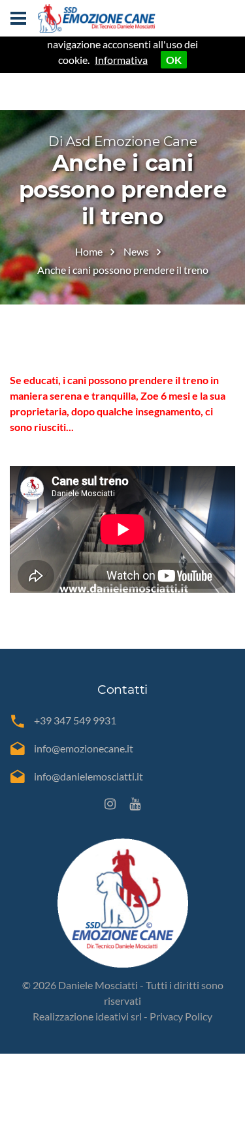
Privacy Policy (181, 1016)
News (136, 251)
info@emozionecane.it (83, 748)
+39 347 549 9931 (75, 720)
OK (174, 59)
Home (89, 251)
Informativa (121, 59)
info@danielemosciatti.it (88, 776)
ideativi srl (118, 1016)
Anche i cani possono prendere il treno (122, 269)
